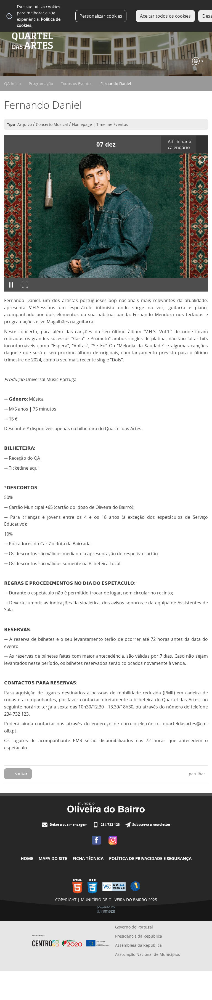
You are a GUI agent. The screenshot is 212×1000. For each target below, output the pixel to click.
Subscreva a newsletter (151, 824)
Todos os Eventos (76, 83)
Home (27, 858)
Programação (41, 83)
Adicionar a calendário (179, 144)
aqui (34, 468)
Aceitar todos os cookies (165, 16)
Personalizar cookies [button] (101, 16)
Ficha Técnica (88, 858)
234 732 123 (110, 824)
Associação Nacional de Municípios (147, 954)
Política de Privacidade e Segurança (150, 858)
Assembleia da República (138, 945)
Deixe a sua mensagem (68, 824)
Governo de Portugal (134, 927)
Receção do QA (24, 458)
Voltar (21, 774)
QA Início (12, 83)
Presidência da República (138, 936)
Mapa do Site (53, 858)
